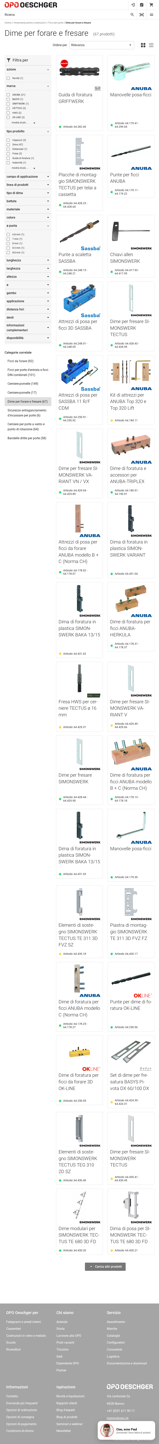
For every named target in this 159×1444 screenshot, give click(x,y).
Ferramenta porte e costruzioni (30, 22)
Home (8, 22)
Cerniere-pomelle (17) (22, 392)
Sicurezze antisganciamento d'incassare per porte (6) (27, 412)
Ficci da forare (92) (21, 361)
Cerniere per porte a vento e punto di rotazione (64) (26, 426)
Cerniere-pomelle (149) (23, 384)
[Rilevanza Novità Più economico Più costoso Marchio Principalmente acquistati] (101, 45)
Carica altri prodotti (108, 1266)
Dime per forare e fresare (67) (28, 401)
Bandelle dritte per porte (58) (27, 438)
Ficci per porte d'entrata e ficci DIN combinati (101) (28, 372)
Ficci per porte (55, 22)
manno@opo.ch (118, 1418)
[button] (126, 1430)
